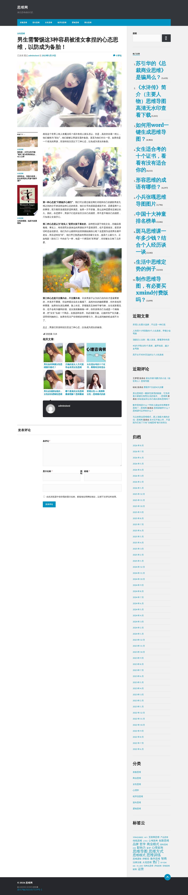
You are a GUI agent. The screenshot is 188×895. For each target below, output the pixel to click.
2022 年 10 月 (139, 725)
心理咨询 (157, 847)
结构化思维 (148, 866)
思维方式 (156, 851)
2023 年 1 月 (138, 706)
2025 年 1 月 (138, 561)
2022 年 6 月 (138, 749)
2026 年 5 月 (138, 463)
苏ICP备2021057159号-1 (29, 889)
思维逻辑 (137, 858)
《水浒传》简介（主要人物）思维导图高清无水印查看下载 (151, 101)
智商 (164, 858)
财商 (135, 869)
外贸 (134, 848)
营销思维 (166, 866)
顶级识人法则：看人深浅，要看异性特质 (151, 339)
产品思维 (164, 837)
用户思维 (163, 862)
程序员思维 (62, 22)
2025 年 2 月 (138, 554)
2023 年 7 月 (138, 670)
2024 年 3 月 (138, 621)
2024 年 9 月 (138, 585)
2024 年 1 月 (138, 633)
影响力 (141, 847)
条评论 (46, 441)
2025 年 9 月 (138, 512)
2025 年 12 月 (139, 494)
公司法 (145, 841)
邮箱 (87, 471)
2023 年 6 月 (138, 676)
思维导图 (140, 851)
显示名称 (48, 471)
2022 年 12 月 (139, 712)
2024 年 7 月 (138, 597)
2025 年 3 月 (138, 548)
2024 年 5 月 (138, 609)
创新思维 (164, 840)
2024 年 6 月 (138, 603)
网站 (81, 472)
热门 (156, 861)
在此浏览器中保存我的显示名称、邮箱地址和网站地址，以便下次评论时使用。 (82, 496)
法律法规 (137, 862)
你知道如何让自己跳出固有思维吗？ (153, 399)
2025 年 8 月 (138, 518)
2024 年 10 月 (139, 579)
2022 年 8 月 (138, 737)
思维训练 (154, 854)
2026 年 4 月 (138, 470)
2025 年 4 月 (138, 542)
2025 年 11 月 (139, 500)
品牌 (136, 844)
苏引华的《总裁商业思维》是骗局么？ (151, 70)
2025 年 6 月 (138, 530)
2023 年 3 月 (138, 694)
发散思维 (23, 22)
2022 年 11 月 (139, 718)
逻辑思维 (75, 22)
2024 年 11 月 (139, 573)
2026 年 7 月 (138, 451)
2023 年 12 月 (139, 640)
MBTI (146, 837)
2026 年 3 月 (138, 476)
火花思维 (147, 862)
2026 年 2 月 (138, 482)
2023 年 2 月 (138, 700)
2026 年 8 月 (138, 445)
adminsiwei (33, 55)
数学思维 (155, 858)
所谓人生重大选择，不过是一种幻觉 (149, 324)
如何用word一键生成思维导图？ (152, 132)
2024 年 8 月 (138, 591)
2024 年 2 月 (138, 627)
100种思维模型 (138, 837)
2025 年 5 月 (138, 536)
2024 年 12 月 (139, 567)
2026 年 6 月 (138, 457)
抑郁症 (145, 858)
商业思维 (88, 22)
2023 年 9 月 (138, 658)
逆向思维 (36, 22)
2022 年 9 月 (138, 731)
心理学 (136, 790)
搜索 (135, 33)
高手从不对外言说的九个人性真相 (148, 354)
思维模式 (139, 855)
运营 (141, 869)
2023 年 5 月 (138, 682)
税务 (134, 866)
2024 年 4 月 (138, 615)
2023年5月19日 (49, 55)
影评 (149, 848)
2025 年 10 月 (139, 506)
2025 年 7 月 (138, 524)
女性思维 (48, 22)
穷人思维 (140, 866)
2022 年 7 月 (138, 743)
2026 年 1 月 (138, 488)
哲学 (143, 844)
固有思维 (164, 844)
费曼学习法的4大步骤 (153, 387)
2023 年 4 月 (138, 688)
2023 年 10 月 (139, 652)
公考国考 (153, 840)
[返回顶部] (167, 877)
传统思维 (137, 840)
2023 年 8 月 (138, 664)
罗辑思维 (158, 866)
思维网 (22, 7)
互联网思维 (154, 837)
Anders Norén (26, 887)
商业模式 (153, 844)
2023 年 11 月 (139, 646)
